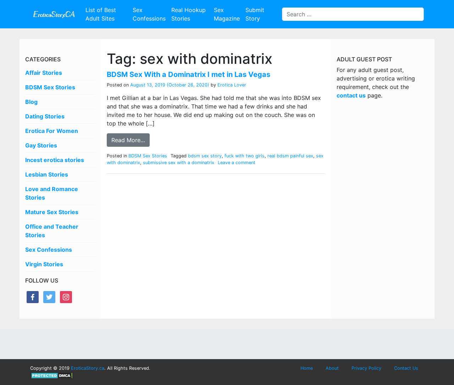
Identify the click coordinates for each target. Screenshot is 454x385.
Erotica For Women (51, 130)
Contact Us (406, 368)
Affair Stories (43, 72)
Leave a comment (236, 162)
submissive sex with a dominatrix (178, 162)
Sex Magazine (227, 14)
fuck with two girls (245, 155)
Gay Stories (41, 145)
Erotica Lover (231, 85)
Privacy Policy (366, 368)
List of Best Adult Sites (100, 14)
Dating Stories (45, 116)
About (332, 368)
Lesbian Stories (46, 174)
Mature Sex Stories (51, 212)
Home (306, 368)
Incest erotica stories (54, 159)
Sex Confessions (149, 14)
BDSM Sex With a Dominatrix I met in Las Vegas (188, 74)
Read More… (128, 140)
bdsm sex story (205, 155)
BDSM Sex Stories (50, 87)
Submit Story (254, 14)
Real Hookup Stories (188, 14)
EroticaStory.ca (87, 368)
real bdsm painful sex (290, 155)
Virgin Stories (44, 264)
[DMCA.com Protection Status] (52, 375)
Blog (31, 101)
